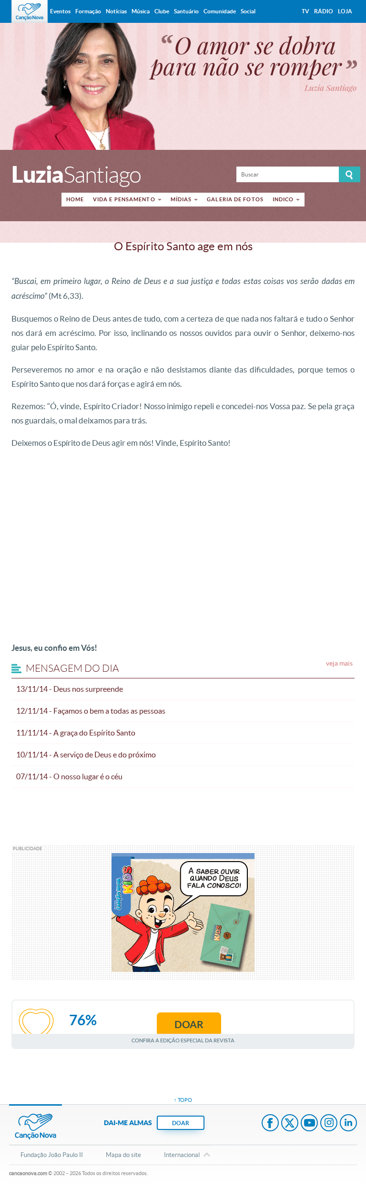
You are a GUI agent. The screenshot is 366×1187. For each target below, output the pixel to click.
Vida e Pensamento (124, 199)
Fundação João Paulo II (51, 1154)
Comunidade (219, 11)
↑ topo (183, 1100)
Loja (345, 11)
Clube (161, 11)
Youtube (309, 1123)
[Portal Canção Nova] (29, 11)
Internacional (182, 1154)
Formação (88, 11)
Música (141, 11)
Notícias (116, 11)
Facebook (270, 1123)
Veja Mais (339, 663)
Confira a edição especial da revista (183, 1040)
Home (75, 199)
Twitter (289, 1123)
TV (305, 11)
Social (248, 11)
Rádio (323, 11)
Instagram (328, 1123)
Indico (283, 199)
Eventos (60, 11)
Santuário (186, 11)
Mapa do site (123, 1154)
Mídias (181, 199)
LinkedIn (348, 1123)
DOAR (180, 1123)
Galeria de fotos (235, 199)
